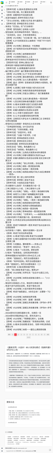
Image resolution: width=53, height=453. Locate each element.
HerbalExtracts (18, 442)
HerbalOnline (40, 442)
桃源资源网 (23, 436)
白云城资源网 (36, 440)
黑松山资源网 (29, 438)
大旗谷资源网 (36, 438)
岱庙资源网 (10, 440)
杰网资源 (28, 436)
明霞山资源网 (16, 438)
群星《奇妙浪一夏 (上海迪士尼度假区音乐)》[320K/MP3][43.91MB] (24, 412)
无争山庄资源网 (10, 442)
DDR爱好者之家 (16, 436)
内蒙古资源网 (22, 438)
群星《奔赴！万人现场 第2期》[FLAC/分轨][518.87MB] (21, 410)
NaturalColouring (11, 443)
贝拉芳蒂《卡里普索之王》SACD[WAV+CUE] (19, 418)
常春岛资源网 (43, 438)
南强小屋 (41, 436)
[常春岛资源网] (2, 2)
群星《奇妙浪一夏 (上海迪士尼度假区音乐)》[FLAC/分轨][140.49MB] (24, 414)
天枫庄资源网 (42, 440)
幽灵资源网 (47, 436)
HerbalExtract (22, 440)
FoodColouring (26, 442)
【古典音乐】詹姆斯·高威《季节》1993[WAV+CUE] (20, 416)
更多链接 (17, 443)
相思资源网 (10, 438)
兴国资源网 (16, 440)
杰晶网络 (9, 436)
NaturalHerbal (33, 442)
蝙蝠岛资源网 (29, 440)
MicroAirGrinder (35, 436)
